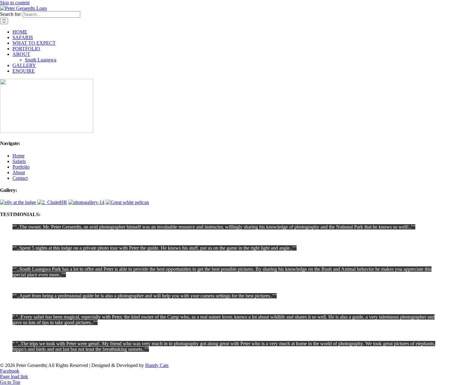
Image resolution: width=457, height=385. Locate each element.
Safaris (19, 161)
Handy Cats (156, 365)
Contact (20, 178)
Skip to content (15, 2)
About (18, 172)
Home (18, 155)
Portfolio (21, 167)
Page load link (14, 376)
